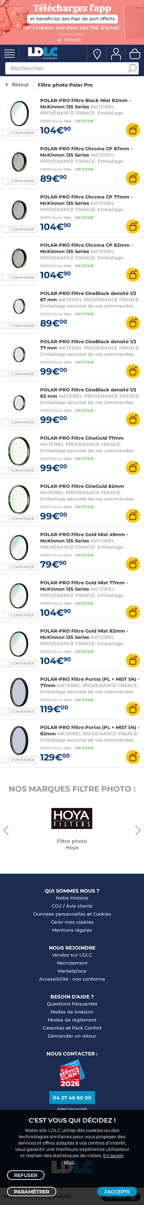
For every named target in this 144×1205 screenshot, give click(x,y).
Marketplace (72, 971)
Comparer (22, 132)
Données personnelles (59, 914)
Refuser (25, 1175)
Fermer (72, 39)
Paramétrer (31, 1192)
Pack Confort (87, 1028)
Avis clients (79, 906)
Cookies (102, 914)
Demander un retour (72, 1036)
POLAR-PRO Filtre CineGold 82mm (82, 486)
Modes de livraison (72, 1012)
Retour (20, 84)
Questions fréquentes (72, 1003)
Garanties (54, 1028)
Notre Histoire (72, 898)
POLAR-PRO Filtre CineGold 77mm (82, 438)
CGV (57, 906)
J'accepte (117, 1192)
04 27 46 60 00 (72, 1098)
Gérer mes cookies (72, 922)
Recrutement (72, 963)
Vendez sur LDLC (72, 955)
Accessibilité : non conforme (72, 979)
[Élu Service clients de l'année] (72, 1084)
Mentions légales (72, 930)
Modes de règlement (72, 1020)
